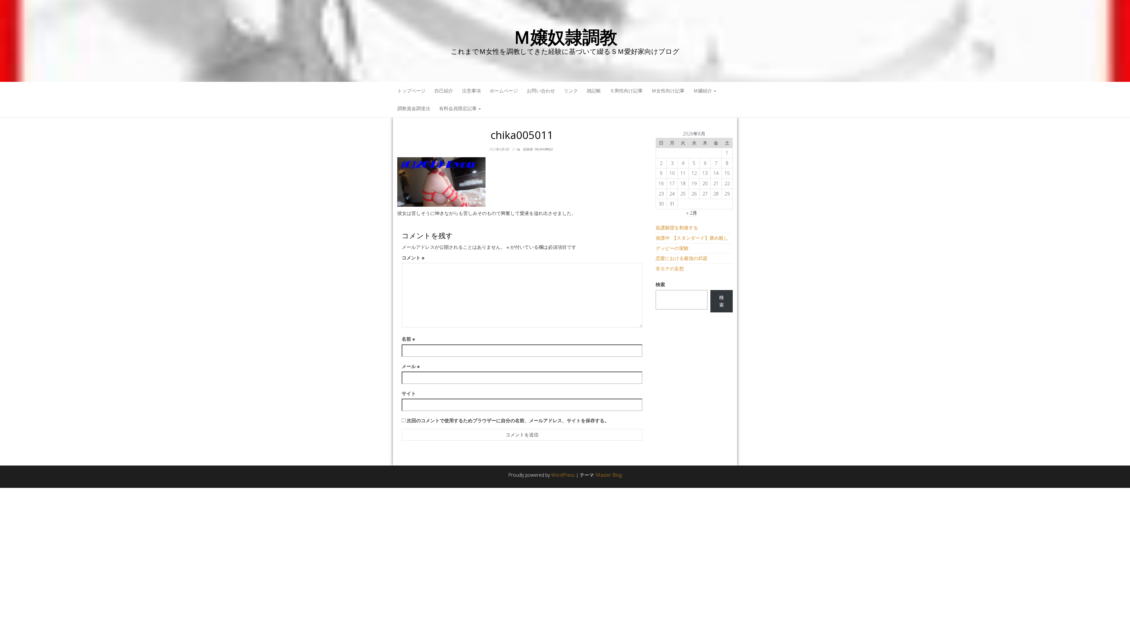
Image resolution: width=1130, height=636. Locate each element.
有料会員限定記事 (458, 108)
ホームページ (504, 90)
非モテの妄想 (670, 268)
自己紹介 (443, 90)
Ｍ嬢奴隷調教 (565, 37)
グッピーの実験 (672, 248)
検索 (660, 284)
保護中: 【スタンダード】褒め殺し (692, 238)
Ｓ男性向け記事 (626, 90)
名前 (408, 339)
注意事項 (471, 90)
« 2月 (691, 213)
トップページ (411, 90)
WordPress (563, 475)
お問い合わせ (541, 90)
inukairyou (544, 149)
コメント (413, 257)
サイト (409, 393)
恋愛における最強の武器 (681, 258)
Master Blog (609, 475)
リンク (571, 90)
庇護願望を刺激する (677, 227)
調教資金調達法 (413, 108)
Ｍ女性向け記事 (668, 90)
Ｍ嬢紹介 (703, 90)
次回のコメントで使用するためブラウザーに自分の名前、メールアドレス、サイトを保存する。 (508, 420)
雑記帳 (594, 90)
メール (411, 366)
